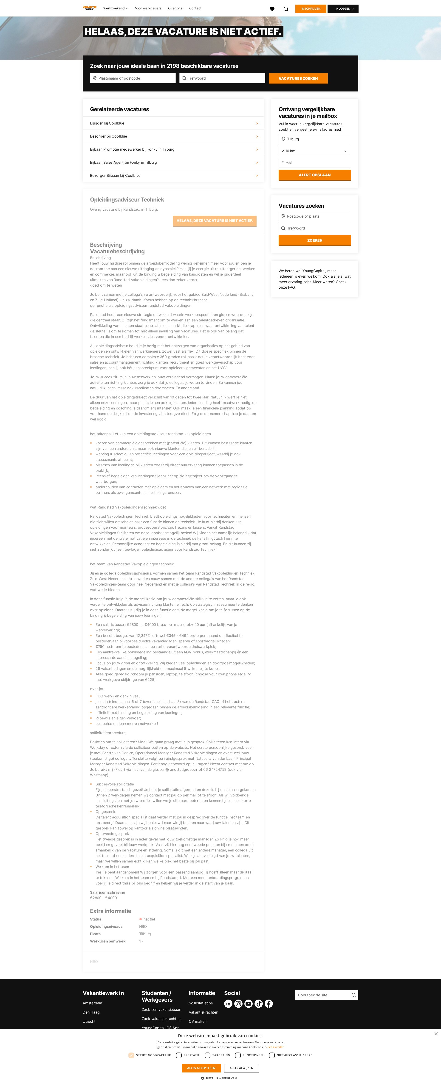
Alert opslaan (315, 175)
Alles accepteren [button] (201, 1068)
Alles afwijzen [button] (242, 1068)
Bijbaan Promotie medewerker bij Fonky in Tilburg (132, 149)
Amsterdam (92, 1003)
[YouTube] (249, 1004)
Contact (195, 8)
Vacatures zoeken (298, 78)
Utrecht (89, 1021)
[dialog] (220, 1057)
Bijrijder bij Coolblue (107, 123)
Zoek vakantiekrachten (161, 1018)
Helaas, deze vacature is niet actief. (215, 220)
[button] (220, 1078)
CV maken (197, 1021)
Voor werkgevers (148, 8)
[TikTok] (259, 1004)
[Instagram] (239, 1004)
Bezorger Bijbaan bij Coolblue (115, 175)
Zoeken (314, 240)
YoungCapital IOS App (161, 1027)
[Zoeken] (286, 8)
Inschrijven (311, 8)
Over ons (175, 8)
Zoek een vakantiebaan (161, 1009)
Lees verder (276, 1047)
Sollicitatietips (201, 1003)
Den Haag (91, 1012)
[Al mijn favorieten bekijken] (272, 8)
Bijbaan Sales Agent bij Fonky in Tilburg (123, 162)
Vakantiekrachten (203, 1012)
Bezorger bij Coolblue (108, 136)
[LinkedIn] (229, 1004)
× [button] (436, 1034)
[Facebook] (270, 1004)
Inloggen (343, 8)
